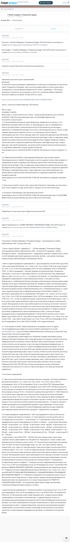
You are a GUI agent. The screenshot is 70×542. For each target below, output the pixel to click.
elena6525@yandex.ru (9, 332)
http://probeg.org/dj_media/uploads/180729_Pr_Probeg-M (27, 45)
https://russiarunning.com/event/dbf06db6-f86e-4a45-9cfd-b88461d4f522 (27, 100)
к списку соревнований (8, 9)
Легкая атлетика (23, 2)
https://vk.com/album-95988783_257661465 (22, 52)
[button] (66, 538)
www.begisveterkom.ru (20, 276)
